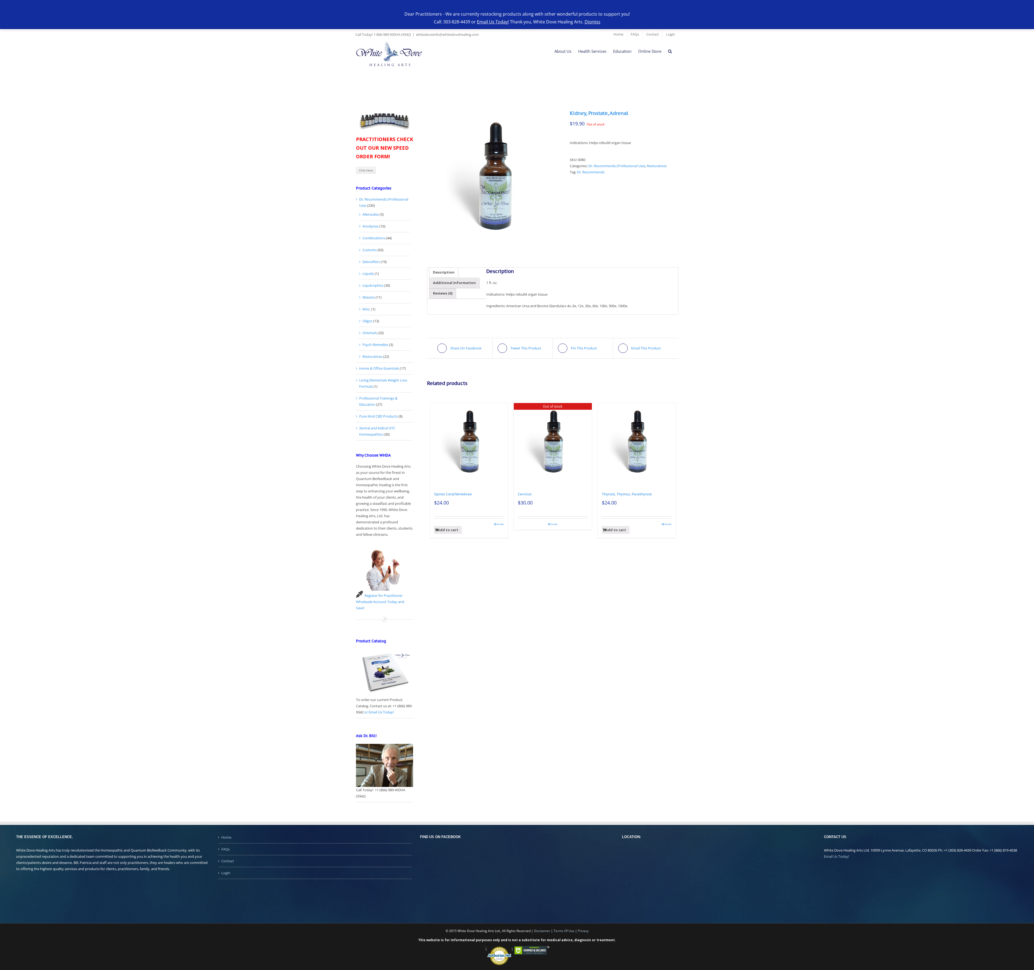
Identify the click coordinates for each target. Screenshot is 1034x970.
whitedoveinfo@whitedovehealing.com (447, 34)
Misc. (366, 309)
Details (500, 524)
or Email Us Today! (379, 712)
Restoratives (657, 165)
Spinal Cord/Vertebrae (453, 494)
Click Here (366, 170)
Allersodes (370, 214)
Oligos (367, 320)
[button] (670, 51)
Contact (227, 861)
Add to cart (448, 529)
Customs (369, 249)
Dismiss (592, 22)
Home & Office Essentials (379, 368)
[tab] (443, 272)
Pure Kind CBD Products (378, 416)
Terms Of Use (564, 931)
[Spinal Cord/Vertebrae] (469, 442)
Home (226, 837)
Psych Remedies (375, 344)
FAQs (225, 849)
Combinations (373, 238)
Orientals (369, 332)
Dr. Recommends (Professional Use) (616, 165)
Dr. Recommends (591, 172)
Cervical (525, 494)
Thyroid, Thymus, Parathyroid (627, 494)
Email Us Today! (836, 856)
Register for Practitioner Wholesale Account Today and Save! (380, 601)
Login (225, 872)
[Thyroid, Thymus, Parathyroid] (637, 442)
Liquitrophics (372, 285)
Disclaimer (542, 931)
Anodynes (370, 226)
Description (444, 272)
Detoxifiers (371, 261)
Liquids (368, 273)
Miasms (368, 297)
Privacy (583, 931)
